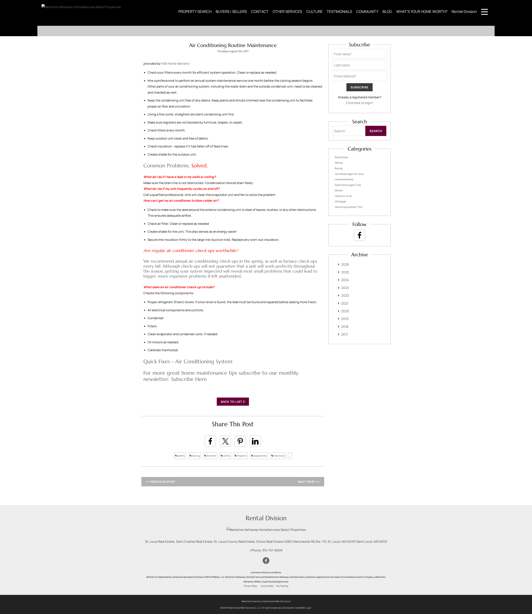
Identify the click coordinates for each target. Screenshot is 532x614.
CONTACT (259, 11)
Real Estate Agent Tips (348, 185)
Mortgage (340, 201)
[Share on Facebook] (210, 441)
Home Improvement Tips (348, 207)
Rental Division (464, 11)
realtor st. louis (343, 196)
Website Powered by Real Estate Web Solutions (266, 601)
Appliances (260, 455)
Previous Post (162, 482)
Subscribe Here (189, 379)
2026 (345, 264)
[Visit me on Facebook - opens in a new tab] (359, 235)
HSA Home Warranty (175, 63)
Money (338, 190)
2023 (345, 287)
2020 (345, 311)
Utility (226, 455)
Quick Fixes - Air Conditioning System (187, 361)
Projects (242, 455)
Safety (181, 455)
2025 (345, 272)
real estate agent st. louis (349, 174)
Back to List (232, 402)
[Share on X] (225, 441)
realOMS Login (304, 607)
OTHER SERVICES (287, 11)
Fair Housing (282, 585)
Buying (338, 168)
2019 (345, 318)
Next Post (307, 482)
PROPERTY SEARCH (195, 11)
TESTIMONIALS (339, 11)
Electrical (279, 455)
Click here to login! (359, 103)
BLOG (387, 11)
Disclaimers (288, 607)
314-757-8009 (272, 550)
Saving (196, 455)
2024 (345, 280)
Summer (211, 455)
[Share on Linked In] (255, 441)
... (290, 455)
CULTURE (314, 11)
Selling (338, 162)
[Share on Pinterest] (240, 441)
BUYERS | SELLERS (231, 11)
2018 (344, 326)
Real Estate (341, 157)
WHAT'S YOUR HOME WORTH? (421, 11)
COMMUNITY (367, 11)
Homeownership (344, 179)
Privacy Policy (250, 585)
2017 (344, 334)
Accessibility (267, 585)
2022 (345, 295)
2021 (344, 303)
